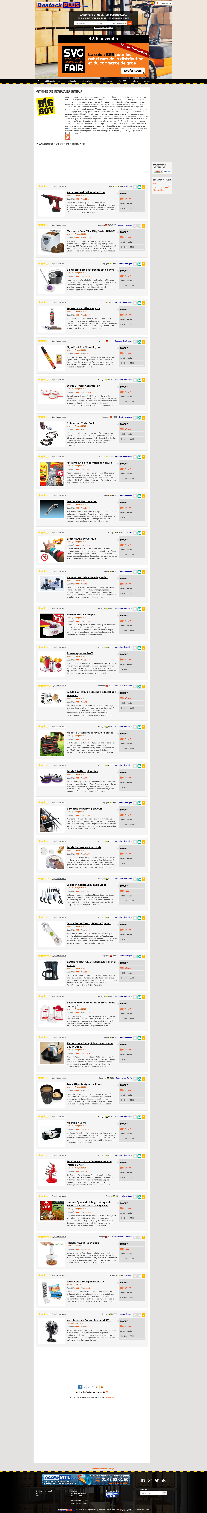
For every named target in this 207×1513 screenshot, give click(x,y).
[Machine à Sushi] (52, 1133)
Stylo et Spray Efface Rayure (83, 308)
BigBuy (124, 193)
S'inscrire (75, 1498)
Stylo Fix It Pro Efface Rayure (84, 347)
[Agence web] (125, 1510)
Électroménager (125, 263)
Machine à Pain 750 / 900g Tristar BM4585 (91, 231)
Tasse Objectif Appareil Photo (84, 1084)
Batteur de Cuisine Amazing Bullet (87, 577)
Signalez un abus (59, 186)
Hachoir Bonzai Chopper (81, 614)
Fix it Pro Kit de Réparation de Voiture (89, 462)
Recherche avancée (104, 28)
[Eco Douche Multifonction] (52, 509)
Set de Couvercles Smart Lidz (84, 847)
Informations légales (79, 1500)
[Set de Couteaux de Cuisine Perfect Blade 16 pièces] (52, 698)
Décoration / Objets (124, 1078)
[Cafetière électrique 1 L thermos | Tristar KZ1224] (52, 973)
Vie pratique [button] (87, 81)
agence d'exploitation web (98, 1510)
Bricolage (128, 186)
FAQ (155, 184)
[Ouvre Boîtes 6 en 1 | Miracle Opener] (51, 934)
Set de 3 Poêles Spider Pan (82, 771)
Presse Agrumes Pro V (80, 653)
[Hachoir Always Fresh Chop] (52, 1253)
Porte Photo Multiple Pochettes (85, 1281)
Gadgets (128, 1275)
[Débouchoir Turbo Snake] (52, 434)
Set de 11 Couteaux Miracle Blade (86, 884)
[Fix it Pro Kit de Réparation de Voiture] (51, 473)
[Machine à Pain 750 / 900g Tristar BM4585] (52, 242)
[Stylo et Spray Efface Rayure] (51, 319)
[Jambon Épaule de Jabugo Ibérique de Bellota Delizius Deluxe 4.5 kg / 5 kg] (52, 1210)
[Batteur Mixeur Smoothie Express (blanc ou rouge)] (52, 1013)
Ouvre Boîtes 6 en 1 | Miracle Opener (89, 923)
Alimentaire (127, 1196)
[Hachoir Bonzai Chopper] (52, 625)
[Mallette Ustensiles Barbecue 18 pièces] (52, 743)
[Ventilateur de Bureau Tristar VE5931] (52, 1331)
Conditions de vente (79, 1503)
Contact (74, 1491)
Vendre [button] (147, 81)
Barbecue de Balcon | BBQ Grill (85, 808)
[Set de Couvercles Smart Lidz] (52, 857)
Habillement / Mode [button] (52, 81)
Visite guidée (158, 190)
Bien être (128, 532)
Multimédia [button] (71, 81)
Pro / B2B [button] (122, 81)
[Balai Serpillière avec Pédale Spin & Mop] (52, 280)
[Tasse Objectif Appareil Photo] (52, 1095)
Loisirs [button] (135, 81)
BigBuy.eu (127, 198)
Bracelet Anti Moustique (81, 538)
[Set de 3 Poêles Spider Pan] (52, 777)
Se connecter (76, 1496)
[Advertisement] (92, 163)
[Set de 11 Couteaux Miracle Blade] (51, 895)
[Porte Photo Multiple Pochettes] (52, 1292)
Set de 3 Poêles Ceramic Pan (83, 385)
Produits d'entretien (123, 302)
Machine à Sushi (76, 1122)
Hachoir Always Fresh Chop (83, 1242)
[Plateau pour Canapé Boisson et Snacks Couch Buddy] (52, 1053)
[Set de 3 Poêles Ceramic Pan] (52, 393)
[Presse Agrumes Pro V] (52, 664)
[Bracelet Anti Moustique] (52, 549)
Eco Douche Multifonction (82, 501)
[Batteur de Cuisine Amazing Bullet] (52, 583)
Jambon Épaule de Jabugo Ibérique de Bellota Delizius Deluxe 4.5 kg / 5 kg (89, 1204)
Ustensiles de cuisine (123, 225)
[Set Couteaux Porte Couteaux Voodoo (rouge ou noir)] (52, 1172)
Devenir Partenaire (78, 1493)
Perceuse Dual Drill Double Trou (86, 192)
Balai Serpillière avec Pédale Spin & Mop (90, 269)
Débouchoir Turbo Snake (81, 423)
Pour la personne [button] (105, 81)
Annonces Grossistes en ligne (103, 1469)
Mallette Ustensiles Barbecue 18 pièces (90, 732)
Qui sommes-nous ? (161, 187)
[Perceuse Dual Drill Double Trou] (52, 203)
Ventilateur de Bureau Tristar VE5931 (89, 1320)
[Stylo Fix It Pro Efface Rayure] (51, 358)
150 (106, 1392)
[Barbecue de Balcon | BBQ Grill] (52, 819)
